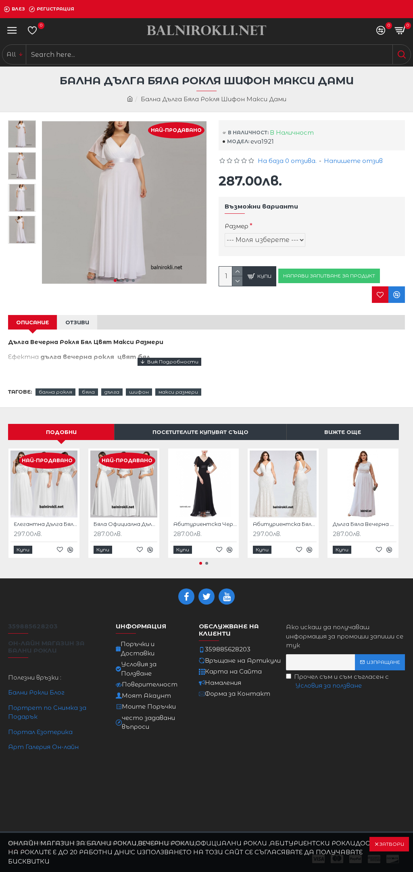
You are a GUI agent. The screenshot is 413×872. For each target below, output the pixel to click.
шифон (139, 392)
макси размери (178, 392)
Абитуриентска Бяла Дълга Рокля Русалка (285, 524)
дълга (111, 392)
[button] (115, 280)
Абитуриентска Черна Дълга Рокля (205, 524)
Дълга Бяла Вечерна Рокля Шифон (364, 524)
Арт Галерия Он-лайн (43, 747)
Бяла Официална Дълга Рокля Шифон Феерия (125, 524)
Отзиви (77, 322)
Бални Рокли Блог (36, 692)
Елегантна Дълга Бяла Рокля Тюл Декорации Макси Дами (45, 524)
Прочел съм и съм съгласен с (341, 681)
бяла (88, 392)
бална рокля (55, 392)
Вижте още (342, 432)
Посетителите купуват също (200, 432)
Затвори (391, 844)
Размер (236, 226)
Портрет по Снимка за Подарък (47, 712)
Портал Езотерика (40, 732)
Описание (32, 322)
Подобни (61, 432)
